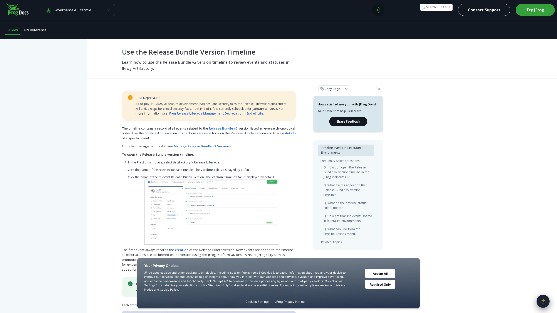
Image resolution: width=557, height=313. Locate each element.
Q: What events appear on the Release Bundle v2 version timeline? (345, 190)
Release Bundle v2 (223, 128)
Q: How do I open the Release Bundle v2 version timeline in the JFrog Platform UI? (346, 172)
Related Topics (331, 242)
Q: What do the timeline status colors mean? (345, 205)
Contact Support (484, 9)
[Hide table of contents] (379, 89)
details (290, 133)
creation (181, 250)
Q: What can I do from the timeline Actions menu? (342, 231)
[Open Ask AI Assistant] (543, 301)
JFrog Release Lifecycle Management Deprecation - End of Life (215, 113)
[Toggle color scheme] (378, 10)
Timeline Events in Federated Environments (341, 150)
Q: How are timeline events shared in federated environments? (348, 218)
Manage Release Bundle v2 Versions (202, 146)
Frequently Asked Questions (340, 161)
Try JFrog (535, 9)
